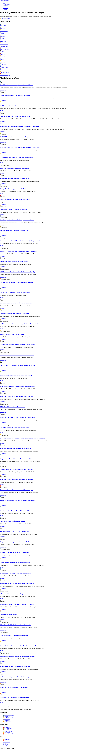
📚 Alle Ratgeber (6, 740)
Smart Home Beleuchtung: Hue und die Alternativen (15, 292)
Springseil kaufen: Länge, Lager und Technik (13, 189)
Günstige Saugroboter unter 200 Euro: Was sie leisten (15, 199)
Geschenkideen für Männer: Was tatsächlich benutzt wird (16, 282)
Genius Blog (4, 0)
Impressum (5, 744)
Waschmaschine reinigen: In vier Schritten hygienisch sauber (17, 344)
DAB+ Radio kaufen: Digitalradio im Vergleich (13, 209)
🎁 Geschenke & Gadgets (8, 733)
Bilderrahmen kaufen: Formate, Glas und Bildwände (15, 116)
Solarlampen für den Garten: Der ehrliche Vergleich (14, 697)
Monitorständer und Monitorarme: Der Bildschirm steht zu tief (18, 645)
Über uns (5, 743)
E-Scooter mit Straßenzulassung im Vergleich (13, 594)
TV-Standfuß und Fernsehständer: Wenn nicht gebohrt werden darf (19, 126)
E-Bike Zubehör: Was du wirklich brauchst (12, 407)
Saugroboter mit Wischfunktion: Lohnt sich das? (14, 687)
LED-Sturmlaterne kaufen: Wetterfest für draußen (14, 313)
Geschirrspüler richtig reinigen (8, 614)
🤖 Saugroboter (6, 716)
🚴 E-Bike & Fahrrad (7, 728)
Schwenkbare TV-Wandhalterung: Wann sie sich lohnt (15, 625)
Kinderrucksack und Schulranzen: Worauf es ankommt (16, 375)
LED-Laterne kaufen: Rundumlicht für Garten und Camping (17, 272)
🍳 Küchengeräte (7, 721)
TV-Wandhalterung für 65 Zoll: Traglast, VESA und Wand (17, 396)
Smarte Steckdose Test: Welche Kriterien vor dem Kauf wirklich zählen (20, 147)
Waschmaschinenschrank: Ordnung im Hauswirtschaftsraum (17, 500)
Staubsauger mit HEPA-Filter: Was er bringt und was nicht (17, 583)
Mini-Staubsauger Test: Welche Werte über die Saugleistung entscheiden (20, 240)
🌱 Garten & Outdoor (8, 731)
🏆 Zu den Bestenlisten (5, 18)
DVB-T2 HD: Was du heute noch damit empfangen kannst (16, 137)
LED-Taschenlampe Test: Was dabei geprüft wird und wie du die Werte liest (21, 324)
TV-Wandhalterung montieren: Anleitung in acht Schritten (16, 479)
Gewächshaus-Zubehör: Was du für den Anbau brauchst (16, 303)
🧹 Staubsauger (6, 720)
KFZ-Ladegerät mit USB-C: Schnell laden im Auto (14, 531)
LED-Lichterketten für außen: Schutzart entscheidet (15, 562)
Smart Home (5, 6)
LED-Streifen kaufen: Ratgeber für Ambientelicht (14, 635)
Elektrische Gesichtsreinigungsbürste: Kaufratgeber (14, 168)
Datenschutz (5, 745)
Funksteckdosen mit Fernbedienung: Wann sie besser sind (16, 469)
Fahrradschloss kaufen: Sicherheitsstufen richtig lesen (15, 666)
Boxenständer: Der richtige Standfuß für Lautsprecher (15, 573)
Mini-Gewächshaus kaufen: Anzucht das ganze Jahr (15, 510)
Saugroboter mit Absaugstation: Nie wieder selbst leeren (16, 542)
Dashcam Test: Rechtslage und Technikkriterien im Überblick (17, 365)
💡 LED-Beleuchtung (8, 717)
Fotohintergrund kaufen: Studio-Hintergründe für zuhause (17, 220)
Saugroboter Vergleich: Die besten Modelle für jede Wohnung (17, 417)
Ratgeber (5, 9)
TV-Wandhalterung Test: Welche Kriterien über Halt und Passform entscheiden (22, 438)
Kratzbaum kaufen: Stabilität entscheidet (11, 105)
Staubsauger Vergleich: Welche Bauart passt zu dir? (14, 178)
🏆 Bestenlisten (6, 739)
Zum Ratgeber (3, 90)
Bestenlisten (5, 8)
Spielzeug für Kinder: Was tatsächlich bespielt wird (14, 552)
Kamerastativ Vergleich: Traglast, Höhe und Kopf (14, 230)
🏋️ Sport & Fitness (7, 729)
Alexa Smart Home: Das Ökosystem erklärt (12, 521)
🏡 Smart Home (6, 719)
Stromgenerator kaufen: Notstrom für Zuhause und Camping (17, 656)
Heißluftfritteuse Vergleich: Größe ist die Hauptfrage (15, 677)
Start (4, 3)
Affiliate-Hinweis (6, 742)
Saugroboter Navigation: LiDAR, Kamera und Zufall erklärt (17, 386)
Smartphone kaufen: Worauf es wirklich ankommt (14, 427)
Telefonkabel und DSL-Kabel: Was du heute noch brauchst (17, 355)
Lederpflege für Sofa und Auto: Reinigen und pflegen (15, 95)
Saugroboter (5, 5)
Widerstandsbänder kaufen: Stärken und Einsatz (14, 261)
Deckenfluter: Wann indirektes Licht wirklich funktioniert (16, 157)
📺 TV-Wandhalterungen (8, 715)
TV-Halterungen (6, 4)
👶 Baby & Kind (6, 732)
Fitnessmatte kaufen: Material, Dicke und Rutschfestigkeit (16, 490)
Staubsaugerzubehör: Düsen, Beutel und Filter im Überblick (17, 604)
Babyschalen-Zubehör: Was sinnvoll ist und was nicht (15, 459)
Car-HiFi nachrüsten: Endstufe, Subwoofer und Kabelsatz (16, 85)
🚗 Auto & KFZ (6, 727)
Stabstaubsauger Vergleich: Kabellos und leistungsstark (16, 448)
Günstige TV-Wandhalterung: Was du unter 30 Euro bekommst (18, 251)
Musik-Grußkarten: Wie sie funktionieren (12, 334)
